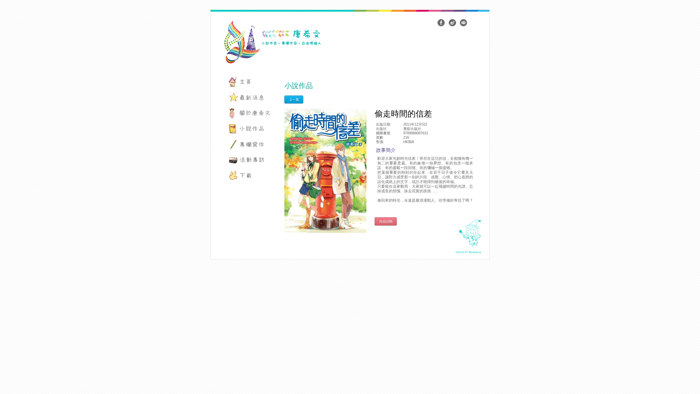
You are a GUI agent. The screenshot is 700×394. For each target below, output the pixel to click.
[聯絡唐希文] (463, 22)
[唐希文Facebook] (441, 22)
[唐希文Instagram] (452, 22)
